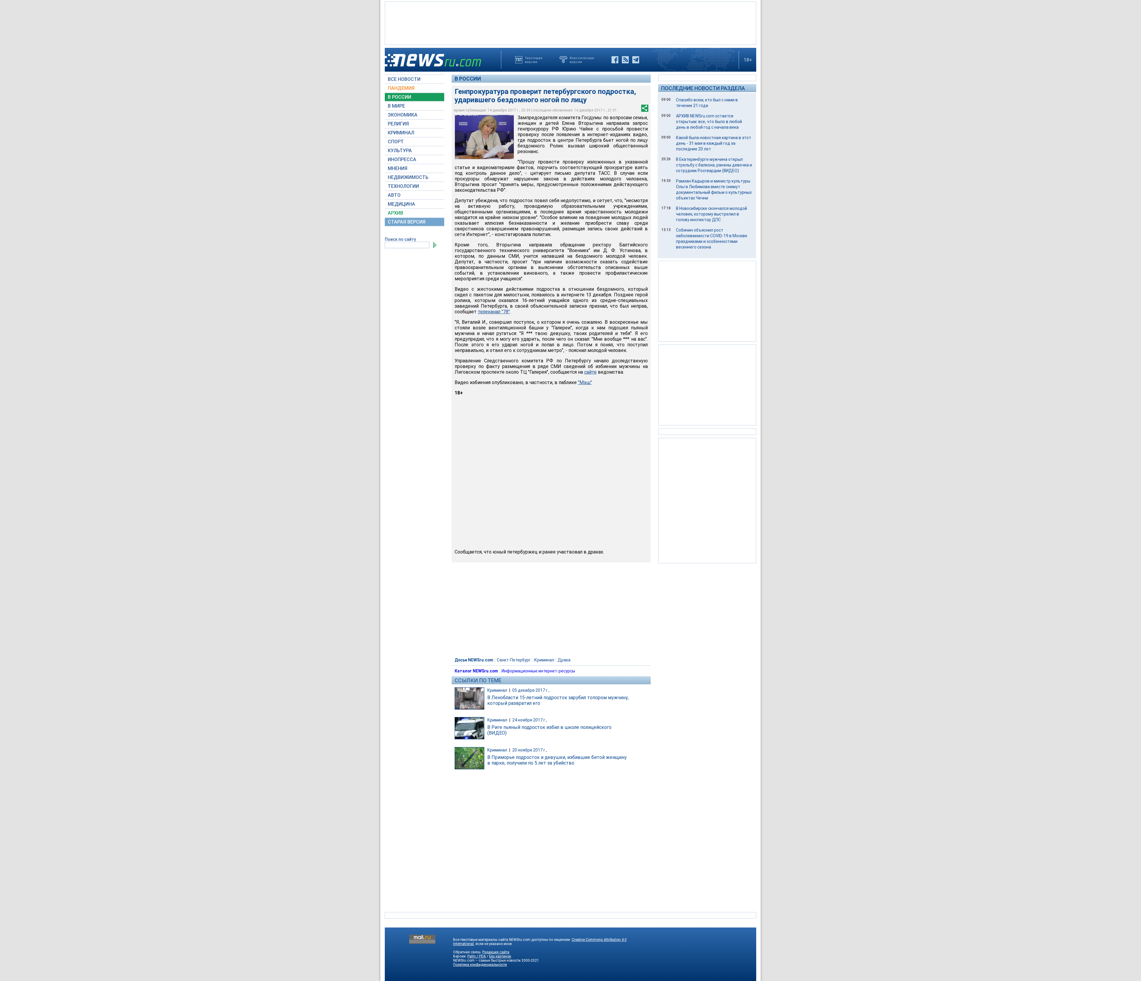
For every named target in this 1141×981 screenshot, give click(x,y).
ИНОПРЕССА (402, 159)
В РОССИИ (399, 97)
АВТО (394, 195)
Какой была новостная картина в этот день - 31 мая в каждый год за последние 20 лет (713, 143)
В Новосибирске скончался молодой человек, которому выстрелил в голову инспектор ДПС (711, 214)
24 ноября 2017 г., (529, 720)
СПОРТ (396, 141)
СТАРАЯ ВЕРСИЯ (406, 222)
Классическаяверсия (582, 59)
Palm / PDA (476, 956)
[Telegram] (635, 59)
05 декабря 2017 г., (530, 690)
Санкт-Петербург (514, 660)
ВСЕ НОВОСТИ (404, 79)
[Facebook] (615, 59)
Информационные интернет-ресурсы (538, 671)
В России (468, 79)
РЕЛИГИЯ (398, 124)
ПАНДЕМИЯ (401, 88)
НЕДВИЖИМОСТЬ (408, 177)
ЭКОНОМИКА (402, 115)
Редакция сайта (495, 952)
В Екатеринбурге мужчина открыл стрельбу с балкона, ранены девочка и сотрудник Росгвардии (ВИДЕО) (714, 165)
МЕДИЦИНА (401, 204)
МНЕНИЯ (397, 168)
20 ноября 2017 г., (529, 750)
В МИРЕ (396, 106)
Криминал (544, 660)
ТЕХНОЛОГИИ (403, 186)
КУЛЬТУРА (400, 150)
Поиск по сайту (400, 239)
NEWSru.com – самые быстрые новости (487, 960)
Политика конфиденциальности (480, 965)
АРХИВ (395, 213)
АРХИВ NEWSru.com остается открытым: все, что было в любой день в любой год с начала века (709, 122)
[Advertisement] (570, 22)
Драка (564, 660)
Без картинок (500, 956)
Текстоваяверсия (533, 59)
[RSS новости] (625, 59)
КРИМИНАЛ (401, 133)
